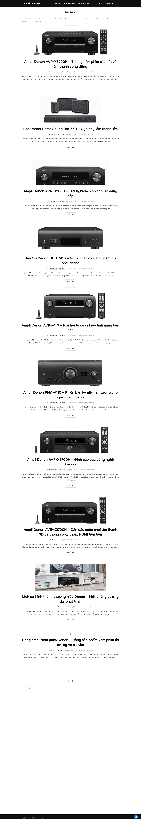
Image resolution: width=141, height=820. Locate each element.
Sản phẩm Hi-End (68, 3)
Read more (71, 85)
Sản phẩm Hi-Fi (83, 3)
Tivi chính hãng (31, 3)
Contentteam (53, 72)
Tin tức (108, 3)
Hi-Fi (93, 3)
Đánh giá (101, 3)
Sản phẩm (62, 72)
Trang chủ (57, 3)
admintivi (52, 607)
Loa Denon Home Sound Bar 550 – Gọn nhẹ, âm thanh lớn (70, 129)
